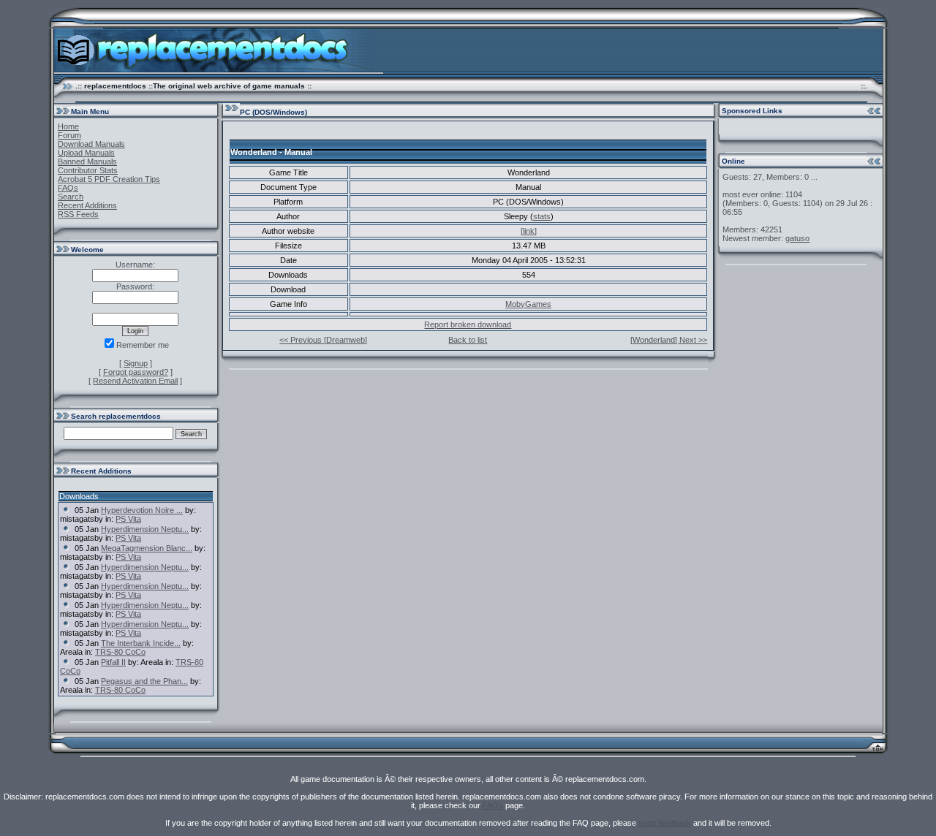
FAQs (68, 187)
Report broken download (467, 324)
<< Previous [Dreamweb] (323, 339)
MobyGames (528, 304)
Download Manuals (91, 144)
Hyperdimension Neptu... (145, 529)
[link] (529, 231)
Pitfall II (113, 662)
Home (68, 126)
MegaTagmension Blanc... (146, 548)
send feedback (664, 822)
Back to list (467, 339)
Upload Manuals (86, 152)
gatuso (797, 238)
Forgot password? (135, 372)
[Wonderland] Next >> (668, 339)
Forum (69, 135)
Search (70, 196)
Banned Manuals (87, 161)
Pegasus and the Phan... (144, 681)
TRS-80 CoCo (120, 651)
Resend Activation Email (135, 380)
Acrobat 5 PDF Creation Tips (109, 179)
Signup (136, 363)
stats (542, 216)
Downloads (79, 496)
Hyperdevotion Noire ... (142, 510)
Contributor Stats (88, 170)
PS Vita (128, 518)
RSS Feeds (78, 214)
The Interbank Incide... (141, 643)
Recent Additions (87, 205)
